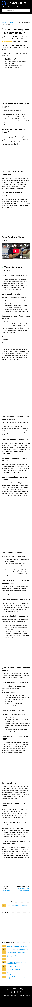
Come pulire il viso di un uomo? (15, 969)
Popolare (20, 7)
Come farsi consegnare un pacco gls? (17, 905)
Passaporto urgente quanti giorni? (16, 952)
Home (4, 22)
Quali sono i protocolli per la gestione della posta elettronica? (18, 963)
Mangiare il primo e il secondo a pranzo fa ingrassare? (18, 977)
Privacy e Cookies (24, 995)
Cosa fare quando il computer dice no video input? (17, 973)
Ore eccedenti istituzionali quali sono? (17, 946)
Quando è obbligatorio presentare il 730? (18, 949)
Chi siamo (6, 995)
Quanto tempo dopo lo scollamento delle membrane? (23, 891)
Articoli (4, 7)
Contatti (13, 995)
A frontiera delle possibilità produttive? (6, 893)
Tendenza (11, 7)
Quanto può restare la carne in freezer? (17, 956)
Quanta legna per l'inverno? (14, 966)
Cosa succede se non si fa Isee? (15, 959)
